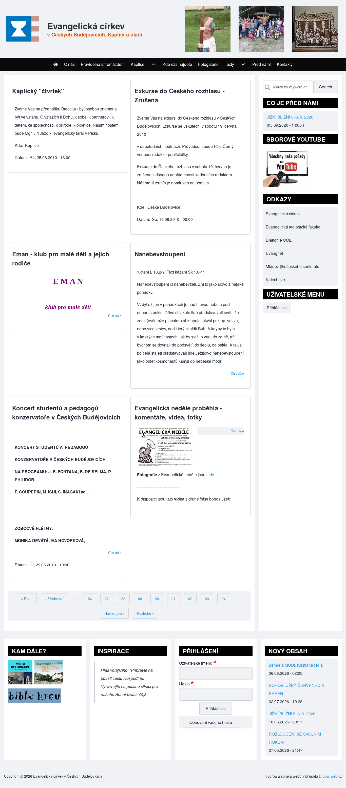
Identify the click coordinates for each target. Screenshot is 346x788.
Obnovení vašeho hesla (210, 722)
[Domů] (21, 28)
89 (142, 598)
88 (125, 598)
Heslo (184, 684)
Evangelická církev (86, 25)
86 (92, 598)
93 (209, 598)
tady (210, 474)
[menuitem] (55, 64)
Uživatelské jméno (195, 663)
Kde (18, 145)
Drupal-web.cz (330, 776)
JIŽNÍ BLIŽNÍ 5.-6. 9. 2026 (290, 117)
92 (192, 598)
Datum (21, 157)
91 (175, 598)
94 (226, 598)
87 (109, 598)
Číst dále (114, 315)
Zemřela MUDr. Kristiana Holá (296, 665)
